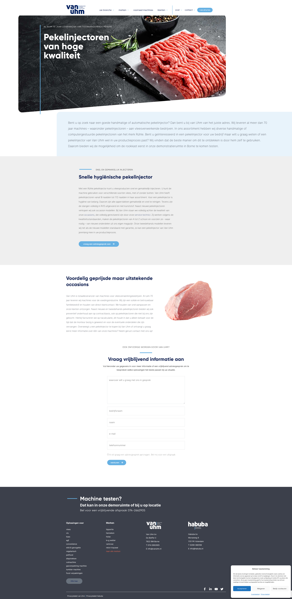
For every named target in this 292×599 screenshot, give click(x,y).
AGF (67, 540)
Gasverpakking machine (76, 566)
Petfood (69, 555)
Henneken (110, 533)
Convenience (71, 544)
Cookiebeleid (255, 594)
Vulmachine (71, 562)
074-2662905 (136, 510)
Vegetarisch (71, 551)
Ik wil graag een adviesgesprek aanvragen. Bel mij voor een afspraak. (142, 454)
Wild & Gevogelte (73, 547)
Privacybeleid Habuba (94, 596)
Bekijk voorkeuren (279, 589)
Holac (108, 537)
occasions (89, 214)
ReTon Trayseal (112, 547)
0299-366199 (196, 545)
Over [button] (177, 10)
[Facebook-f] (205, 589)
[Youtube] (216, 589)
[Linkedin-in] (210, 589)
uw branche (105, 10)
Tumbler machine (73, 569)
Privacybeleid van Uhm (76, 596)
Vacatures (204, 10)
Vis (67, 533)
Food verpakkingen (74, 573)
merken (122, 10)
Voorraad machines (143, 10)
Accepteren (242, 589)
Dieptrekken (71, 558)
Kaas (68, 537)
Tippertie (109, 529)
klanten (161, 10)
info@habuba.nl (196, 548)
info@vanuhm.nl (154, 549)
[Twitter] (222, 589)
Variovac (109, 544)
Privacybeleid (265, 594)
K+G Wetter (111, 540)
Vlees (68, 529)
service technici (142, 214)
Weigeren (261, 589)
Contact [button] (189, 10)
